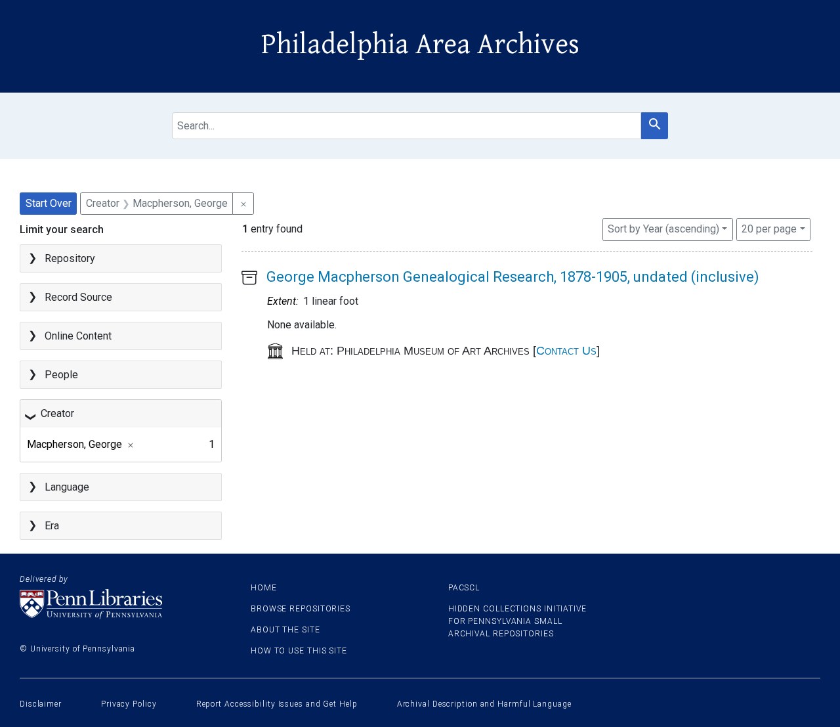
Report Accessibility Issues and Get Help (277, 704)
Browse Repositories (300, 608)
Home (264, 587)
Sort (663, 229)
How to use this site (299, 650)
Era (52, 525)
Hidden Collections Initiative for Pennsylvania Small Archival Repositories (517, 621)
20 (769, 228)
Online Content (78, 336)
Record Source (78, 297)
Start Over (49, 203)
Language (67, 487)
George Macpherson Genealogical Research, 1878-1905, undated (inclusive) (512, 277)
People (61, 374)
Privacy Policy (129, 704)
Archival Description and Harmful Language (484, 704)
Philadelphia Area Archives (420, 44)
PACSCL (464, 587)
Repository (70, 258)
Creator (57, 413)
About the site (285, 629)
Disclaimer (41, 704)
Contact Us (566, 350)
